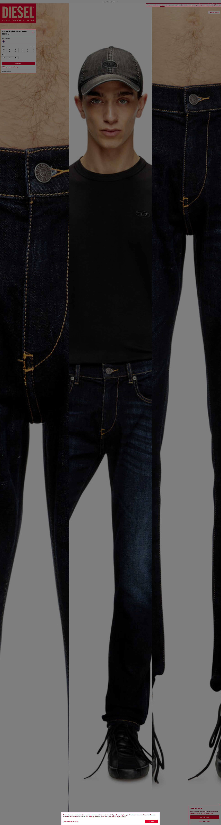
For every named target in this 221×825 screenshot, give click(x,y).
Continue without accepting (70, 821)
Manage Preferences (96, 816)
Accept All (151, 821)
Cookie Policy (122, 816)
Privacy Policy (112, 816)
